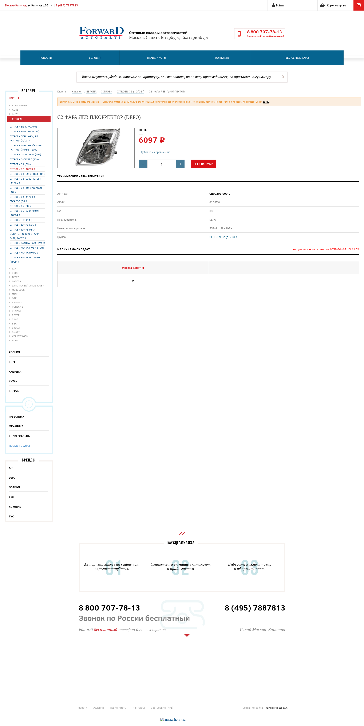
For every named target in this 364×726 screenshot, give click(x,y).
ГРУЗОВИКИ (16, 416)
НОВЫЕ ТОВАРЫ (19, 446)
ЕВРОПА (14, 98)
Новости (45, 58)
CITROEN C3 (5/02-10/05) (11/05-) (25, 181)
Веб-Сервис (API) (297, 58)
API (11, 468)
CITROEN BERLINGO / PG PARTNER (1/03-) (24, 138)
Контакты (222, 58)
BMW (14, 113)
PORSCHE (17, 306)
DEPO (12, 477)
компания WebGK (277, 708)
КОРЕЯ (13, 362)
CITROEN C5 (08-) (20, 206)
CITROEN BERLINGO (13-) (24, 131)
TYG (11, 497)
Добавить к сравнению (155, 152)
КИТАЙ (13, 381)
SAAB (15, 319)
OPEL (15, 298)
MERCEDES (18, 289)
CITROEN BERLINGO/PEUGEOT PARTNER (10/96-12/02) (27, 147)
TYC (11, 516)
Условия (95, 58)
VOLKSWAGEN (20, 336)
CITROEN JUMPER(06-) (23, 224)
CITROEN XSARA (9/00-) (24, 252)
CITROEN (17, 119)
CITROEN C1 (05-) (20, 164)
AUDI (15, 109)
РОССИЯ (14, 391)
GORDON (14, 487)
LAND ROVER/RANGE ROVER (28, 285)
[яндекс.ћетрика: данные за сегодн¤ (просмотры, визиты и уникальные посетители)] (173, 720)
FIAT (14, 268)
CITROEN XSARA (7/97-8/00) (27, 247)
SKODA (16, 327)
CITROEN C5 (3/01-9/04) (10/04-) (24, 213)
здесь (266, 101)
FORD (15, 272)
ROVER (16, 315)
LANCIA (16, 281)
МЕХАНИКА (16, 426)
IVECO (15, 277)
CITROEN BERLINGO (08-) (24, 126)
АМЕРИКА (15, 371)
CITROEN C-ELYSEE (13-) (24, 159)
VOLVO (15, 340)
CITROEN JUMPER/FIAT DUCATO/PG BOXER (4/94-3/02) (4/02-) (25, 234)
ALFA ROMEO (19, 105)
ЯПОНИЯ (14, 352)
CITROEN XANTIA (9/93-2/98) (27, 242)
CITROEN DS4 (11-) (21, 219)
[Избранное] (358, 9)
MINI (15, 294)
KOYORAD (15, 507)
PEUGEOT (17, 302)
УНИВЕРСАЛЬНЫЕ (20, 436)
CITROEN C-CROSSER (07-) (25, 154)
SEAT (15, 323)
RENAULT (17, 310)
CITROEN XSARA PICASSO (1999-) (25, 259)
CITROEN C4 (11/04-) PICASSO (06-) (22, 199)
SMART (16, 332)
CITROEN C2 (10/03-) (22, 169)
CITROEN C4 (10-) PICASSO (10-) (26, 190)
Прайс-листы (156, 58)
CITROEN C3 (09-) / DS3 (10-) (27, 173)
